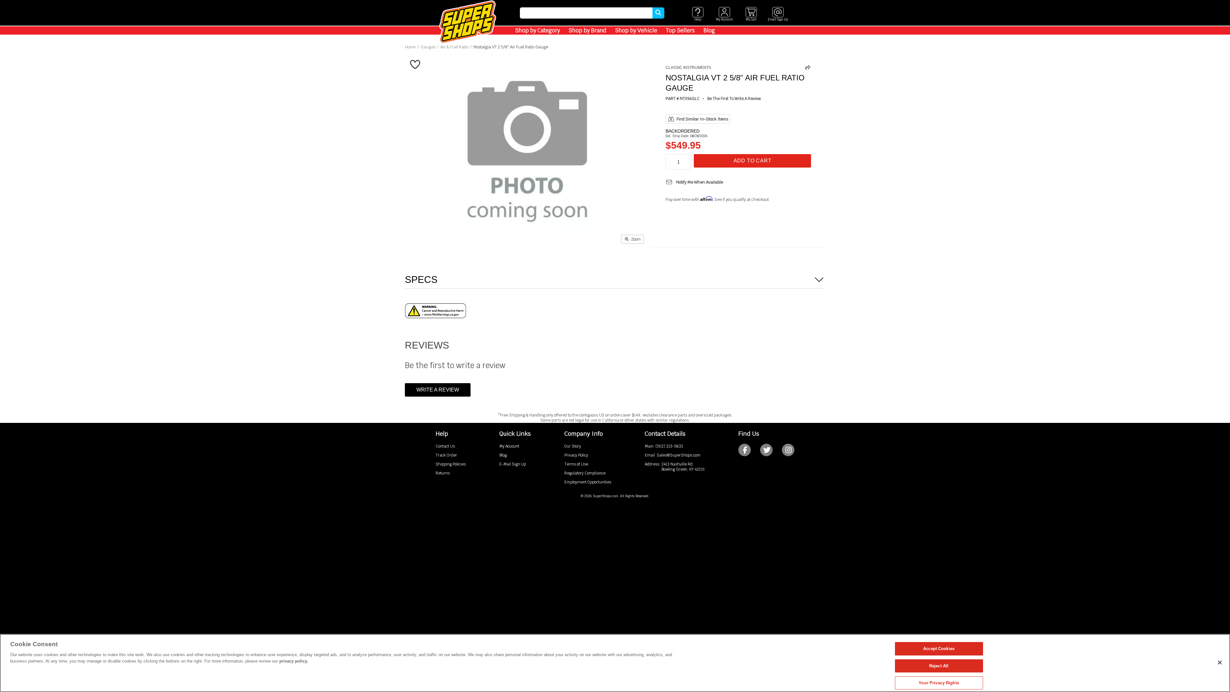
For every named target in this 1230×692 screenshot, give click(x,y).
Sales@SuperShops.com (679, 455)
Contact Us (445, 446)
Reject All (938, 665)
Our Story (572, 446)
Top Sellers (680, 30)
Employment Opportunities (587, 482)
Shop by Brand (587, 30)
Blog (709, 30)
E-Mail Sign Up (512, 464)
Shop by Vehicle (636, 30)
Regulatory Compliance (584, 473)
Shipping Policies (451, 464)
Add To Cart (753, 160)
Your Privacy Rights (939, 682)
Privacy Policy (576, 455)
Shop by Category (537, 30)
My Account (509, 446)
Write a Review (437, 389)
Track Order (446, 455)
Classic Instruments (688, 67)
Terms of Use (576, 464)
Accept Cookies (939, 648)
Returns (443, 473)
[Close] (1220, 662)
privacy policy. (293, 661)
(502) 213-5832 (669, 446)
